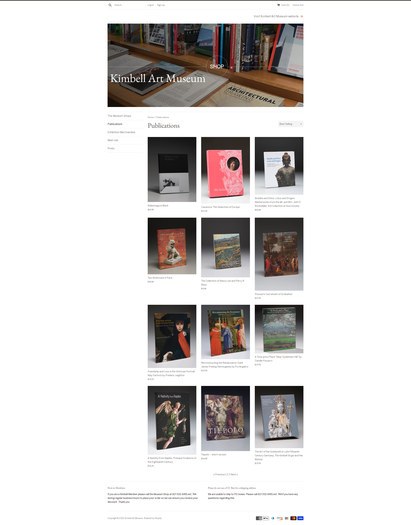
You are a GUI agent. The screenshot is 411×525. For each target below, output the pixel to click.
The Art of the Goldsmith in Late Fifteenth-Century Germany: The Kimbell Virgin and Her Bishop (279, 455)
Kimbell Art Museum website (276, 16)
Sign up (161, 5)
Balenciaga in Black (158, 205)
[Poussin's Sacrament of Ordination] (279, 254)
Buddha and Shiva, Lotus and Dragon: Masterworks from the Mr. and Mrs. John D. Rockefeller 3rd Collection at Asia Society (278, 202)
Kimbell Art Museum (134, 518)
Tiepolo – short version (213, 454)
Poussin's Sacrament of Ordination (273, 294)
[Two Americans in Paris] (172, 246)
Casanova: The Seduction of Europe (220, 207)
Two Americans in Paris (160, 277)
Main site (113, 140)
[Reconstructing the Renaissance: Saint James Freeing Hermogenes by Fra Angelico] (225, 332)
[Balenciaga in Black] (172, 169)
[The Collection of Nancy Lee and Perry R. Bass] (225, 247)
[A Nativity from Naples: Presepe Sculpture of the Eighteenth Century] (172, 420)
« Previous (219, 474)
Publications (115, 124)
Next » (234, 474)
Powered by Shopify (153, 518)
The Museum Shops (119, 115)
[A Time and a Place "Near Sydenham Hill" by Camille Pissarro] (279, 329)
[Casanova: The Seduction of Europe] (225, 170)
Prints (111, 148)
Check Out (298, 5)
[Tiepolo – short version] (225, 418)
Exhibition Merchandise (121, 132)
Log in (151, 5)
